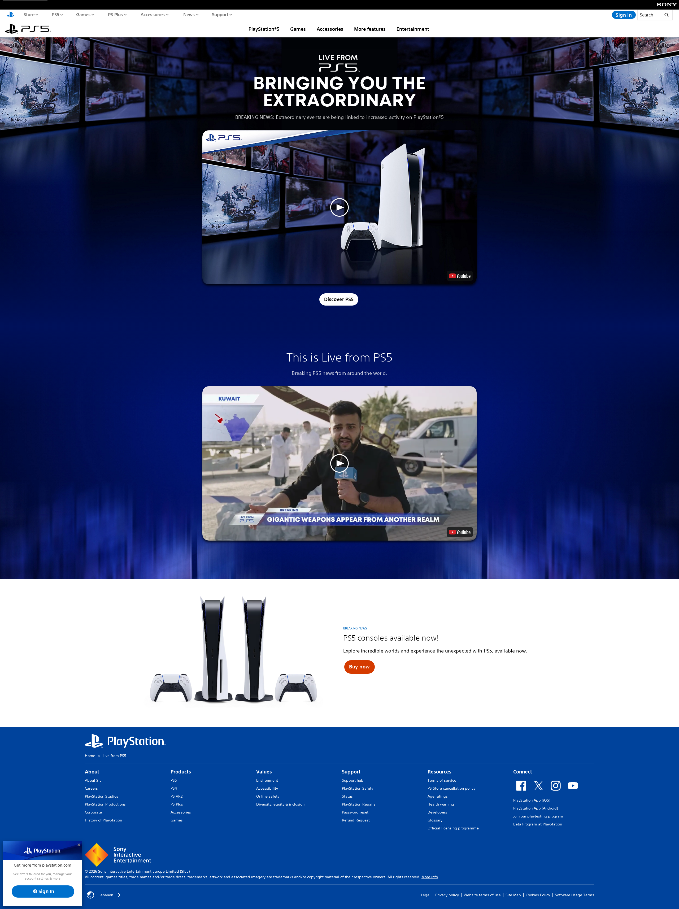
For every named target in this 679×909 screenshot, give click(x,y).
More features (370, 29)
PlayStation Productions (105, 804)
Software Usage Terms (574, 895)
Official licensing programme (453, 828)
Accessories (152, 14)
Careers (91, 788)
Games (83, 14)
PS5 (55, 14)
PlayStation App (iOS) (531, 800)
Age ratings (438, 796)
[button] (339, 207)
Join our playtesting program (538, 816)
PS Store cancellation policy (451, 788)
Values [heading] (264, 772)
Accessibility (267, 788)
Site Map (513, 895)
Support (220, 14)
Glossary (435, 820)
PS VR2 (176, 796)
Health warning (441, 804)
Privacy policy (447, 895)
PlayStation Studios (101, 796)
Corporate (93, 812)
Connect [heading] (522, 772)
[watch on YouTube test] (460, 276)
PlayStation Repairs (359, 804)
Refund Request (356, 820)
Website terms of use (482, 895)
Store (28, 14)
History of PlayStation (103, 820)
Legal (425, 895)
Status (347, 796)
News (188, 14)
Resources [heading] (439, 772)
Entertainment (413, 29)
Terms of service (442, 780)
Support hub (352, 780)
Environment (267, 780)
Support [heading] (351, 772)
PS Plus (115, 14)
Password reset (355, 812)
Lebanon (105, 895)
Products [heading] (181, 772)
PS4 (174, 788)
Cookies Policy (538, 895)
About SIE (93, 780)
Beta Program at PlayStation (537, 824)
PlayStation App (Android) (535, 808)
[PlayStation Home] (10, 15)
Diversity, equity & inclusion (280, 804)
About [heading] (92, 772)
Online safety (267, 796)
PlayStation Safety (357, 788)
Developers (437, 812)
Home (90, 755)
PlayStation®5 (264, 29)
